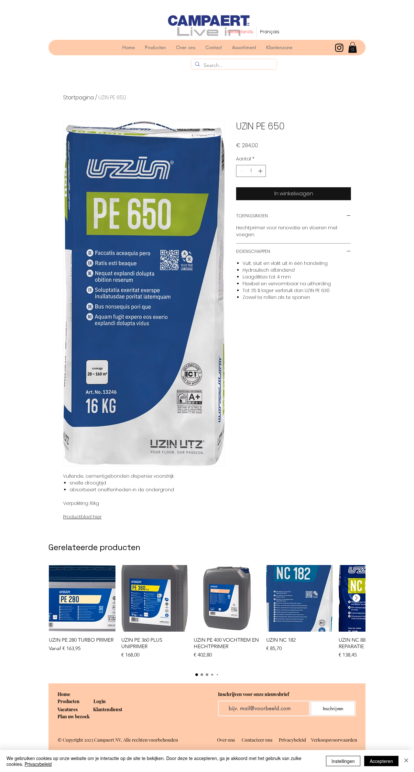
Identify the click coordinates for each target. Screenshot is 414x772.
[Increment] (261, 171)
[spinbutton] (251, 171)
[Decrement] (241, 171)
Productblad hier (82, 517)
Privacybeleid (38, 764)
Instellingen (343, 761)
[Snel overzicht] (82, 598)
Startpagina (78, 97)
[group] (207, 615)
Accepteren (381, 761)
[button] (352, 47)
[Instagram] (339, 47)
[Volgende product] (356, 598)
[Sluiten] (406, 761)
